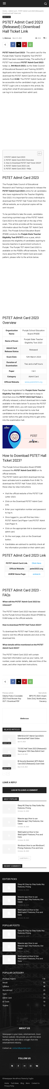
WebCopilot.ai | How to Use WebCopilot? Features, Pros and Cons (30, 834)
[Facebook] (12, 44)
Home (5, 11)
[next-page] (8, 773)
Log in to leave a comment (24, 790)
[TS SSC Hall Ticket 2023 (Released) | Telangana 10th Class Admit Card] (9, 752)
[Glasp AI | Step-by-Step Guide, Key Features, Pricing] (9, 809)
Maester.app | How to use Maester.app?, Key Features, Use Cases (30, 821)
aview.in (36, 574)
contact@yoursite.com (21, 1048)
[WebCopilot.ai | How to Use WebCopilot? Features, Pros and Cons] (9, 835)
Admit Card (13, 11)
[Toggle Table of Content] (38, 153)
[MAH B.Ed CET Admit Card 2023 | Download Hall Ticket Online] (9, 739)
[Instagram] (30, 1065)
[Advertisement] (24, 123)
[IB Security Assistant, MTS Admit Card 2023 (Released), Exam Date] (9, 764)
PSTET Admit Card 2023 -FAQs (18, 169)
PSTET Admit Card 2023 (15, 157)
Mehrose (8, 38)
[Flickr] (24, 1065)
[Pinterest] (24, 44)
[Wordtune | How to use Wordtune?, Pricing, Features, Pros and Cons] (9, 849)
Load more (24, 858)
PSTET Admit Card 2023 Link (18, 166)
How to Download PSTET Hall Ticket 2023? (23, 163)
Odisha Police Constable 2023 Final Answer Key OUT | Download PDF (13, 698)
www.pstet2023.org (33, 382)
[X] (18, 44)
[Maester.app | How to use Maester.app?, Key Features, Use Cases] (9, 822)
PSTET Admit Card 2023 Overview (20, 160)
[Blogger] (12, 1065)
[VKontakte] (36, 1065)
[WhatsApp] (30, 44)
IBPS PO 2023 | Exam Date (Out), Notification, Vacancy (36, 698)
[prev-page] (4, 773)
